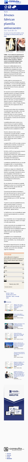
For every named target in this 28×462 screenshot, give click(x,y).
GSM (7, 298)
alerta (13, 296)
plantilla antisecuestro (11, 294)
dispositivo (8, 296)
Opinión (14, 7)
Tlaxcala (9, 453)
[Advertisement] (14, 431)
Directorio (9, 458)
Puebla (8, 456)
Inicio (6, 7)
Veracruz (9, 455)
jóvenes (8, 293)
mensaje (17, 296)
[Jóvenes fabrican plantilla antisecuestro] (15, 52)
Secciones (10, 7)
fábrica (12, 293)
